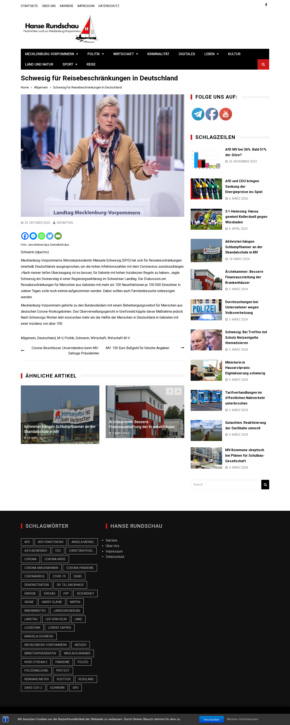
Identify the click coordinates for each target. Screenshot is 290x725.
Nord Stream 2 (35, 662)
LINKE (78, 619)
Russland (86, 679)
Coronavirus (34, 576)
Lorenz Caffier (59, 627)
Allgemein (28, 338)
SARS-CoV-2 (33, 687)
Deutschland (46, 338)
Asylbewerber (35, 550)
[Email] (58, 236)
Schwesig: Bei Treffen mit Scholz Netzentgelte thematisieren (246, 337)
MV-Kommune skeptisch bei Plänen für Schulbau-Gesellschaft (244, 455)
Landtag (31, 619)
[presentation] (169, 391)
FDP (66, 593)
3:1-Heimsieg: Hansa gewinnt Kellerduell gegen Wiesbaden (246, 216)
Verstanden (212, 719)
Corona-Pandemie (80, 568)
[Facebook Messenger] (33, 236)
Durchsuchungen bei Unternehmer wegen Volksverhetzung (242, 307)
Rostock (63, 679)
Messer (80, 645)
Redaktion (65, 222)
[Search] (265, 484)
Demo (78, 576)
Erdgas (49, 593)
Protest (63, 670)
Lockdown (32, 627)
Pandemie (62, 662)
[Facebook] (25, 236)
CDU (58, 550)
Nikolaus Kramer (77, 653)
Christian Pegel (81, 550)
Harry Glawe (52, 602)
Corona (30, 559)
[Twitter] (49, 236)
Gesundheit (85, 593)
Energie (30, 593)
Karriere (66, 6)
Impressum (85, 6)
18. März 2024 (36, 438)
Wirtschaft (123, 54)
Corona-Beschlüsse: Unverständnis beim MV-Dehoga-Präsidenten (65, 351)
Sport (68, 64)
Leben (209, 54)
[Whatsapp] (41, 236)
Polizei (83, 662)
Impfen (75, 602)
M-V (60, 338)
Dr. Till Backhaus (70, 584)
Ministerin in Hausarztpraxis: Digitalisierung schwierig (245, 367)
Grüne (29, 602)
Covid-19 (59, 576)
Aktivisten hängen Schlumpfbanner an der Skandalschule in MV (244, 246)
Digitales (187, 54)
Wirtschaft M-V (118, 338)
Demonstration (36, 584)
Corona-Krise (55, 559)
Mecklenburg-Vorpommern (49, 54)
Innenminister (35, 610)
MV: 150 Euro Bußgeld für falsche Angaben (137, 348)
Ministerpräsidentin (40, 653)
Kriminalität (158, 54)
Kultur (234, 54)
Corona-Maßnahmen (41, 568)
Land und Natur (39, 64)
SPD (75, 687)
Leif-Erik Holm (56, 619)
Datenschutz (109, 6)
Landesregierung (67, 610)
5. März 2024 (120, 433)
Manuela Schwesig (38, 636)
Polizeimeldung (36, 670)
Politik (93, 54)
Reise (91, 64)
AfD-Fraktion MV (50, 542)
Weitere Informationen (242, 719)
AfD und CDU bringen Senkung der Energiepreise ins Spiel (243, 186)
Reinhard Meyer (36, 679)
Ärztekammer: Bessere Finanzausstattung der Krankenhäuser (244, 277)
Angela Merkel (83, 542)
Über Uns (49, 6)
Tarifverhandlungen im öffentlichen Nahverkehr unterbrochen (245, 397)
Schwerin (82, 338)
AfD (27, 542)
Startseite (29, 6)
